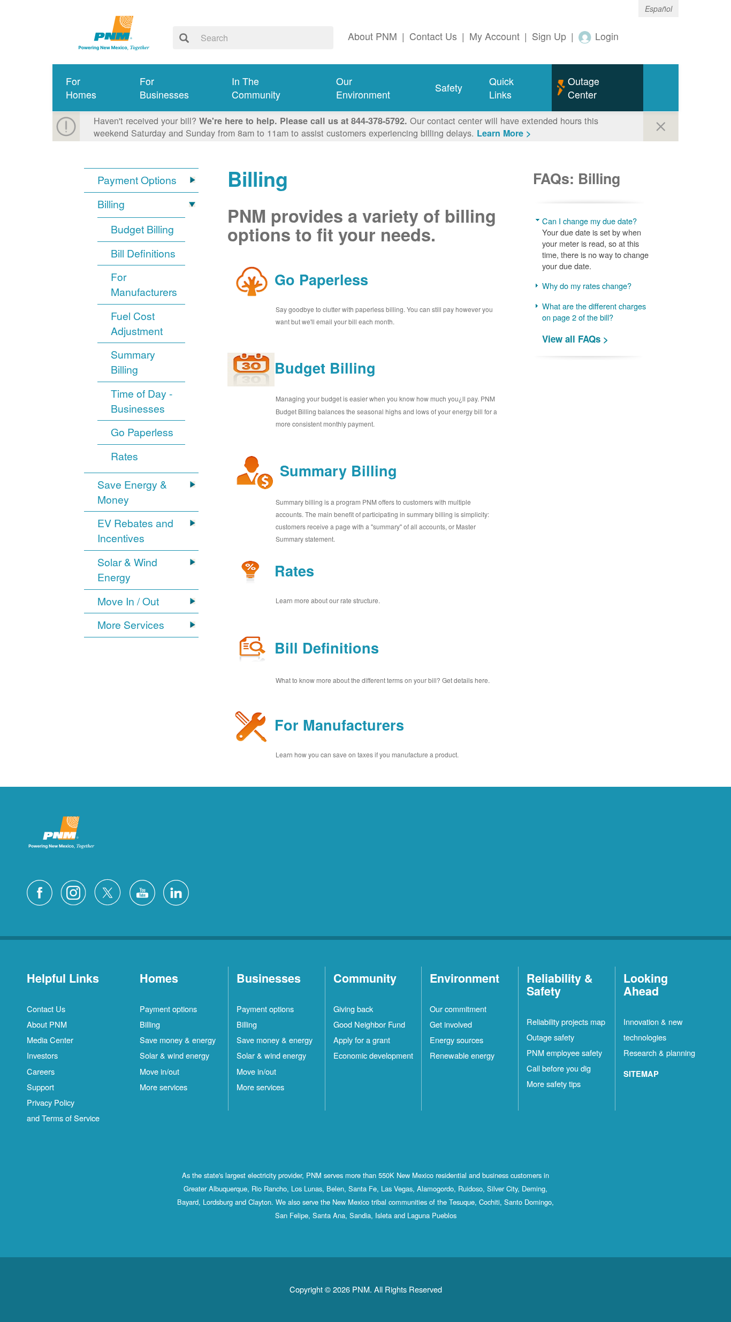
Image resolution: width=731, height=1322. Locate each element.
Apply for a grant (361, 1039)
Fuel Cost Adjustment (137, 323)
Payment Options (137, 180)
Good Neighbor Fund (369, 1024)
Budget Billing (142, 229)
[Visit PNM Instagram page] (76, 891)
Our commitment (458, 1008)
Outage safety (550, 1037)
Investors (42, 1055)
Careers (41, 1071)
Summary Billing (133, 362)
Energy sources (456, 1039)
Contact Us (46, 1008)
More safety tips (554, 1083)
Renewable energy (462, 1055)
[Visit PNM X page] (110, 891)
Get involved (451, 1024)
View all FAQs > (575, 338)
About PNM (47, 1024)
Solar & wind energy (174, 1055)
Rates (124, 456)
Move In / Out (128, 601)
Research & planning (659, 1052)
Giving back (353, 1008)
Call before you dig (559, 1068)
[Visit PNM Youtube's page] (145, 891)
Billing (111, 204)
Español (658, 8)
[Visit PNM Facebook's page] (42, 891)
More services (163, 1086)
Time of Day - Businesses (141, 401)
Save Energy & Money (132, 492)
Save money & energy (178, 1039)
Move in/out (159, 1071)
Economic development (373, 1055)
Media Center (50, 1039)
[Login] (585, 36)
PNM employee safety (564, 1052)
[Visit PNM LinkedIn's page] (178, 891)
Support (40, 1086)
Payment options (168, 1008)
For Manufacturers (144, 284)
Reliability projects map (566, 1021)
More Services (130, 625)
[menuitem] (89, 88)
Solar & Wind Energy (127, 569)
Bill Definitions (143, 253)
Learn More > (504, 133)
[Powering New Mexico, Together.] (114, 31)
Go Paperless (142, 432)
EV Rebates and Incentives (135, 530)
